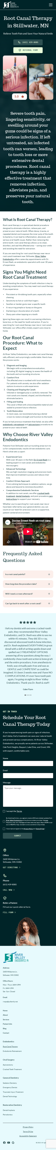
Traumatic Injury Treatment (13, 1092)
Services (6, 1019)
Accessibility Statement (28, 1136)
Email (5, 770)
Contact (6, 1033)
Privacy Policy (28, 1127)
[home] (11, 5)
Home (5, 1010)
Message (6, 782)
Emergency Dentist (10, 1087)
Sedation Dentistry (10, 1083)
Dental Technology (10, 1096)
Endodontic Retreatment (12, 1051)
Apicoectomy (8, 1065)
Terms (19, 811)
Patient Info (7, 1024)
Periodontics (7, 1115)
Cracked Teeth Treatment (12, 1069)
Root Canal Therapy (10, 1046)
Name (5, 758)
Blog (4, 1028)
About (5, 1015)
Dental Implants (9, 1110)
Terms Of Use (28, 1131)
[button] (50, 4)
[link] (28, 957)
